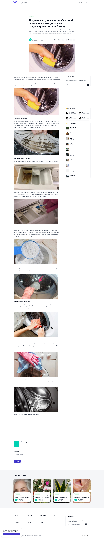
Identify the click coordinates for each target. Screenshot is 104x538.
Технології (42, 522)
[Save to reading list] (68, 40)
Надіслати (17, 461)
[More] (74, 40)
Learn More (15, 531)
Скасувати (24, 461)
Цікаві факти (32, 16)
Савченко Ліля (24, 443)
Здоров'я (17, 522)
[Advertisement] (49, 8)
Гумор (54, 515)
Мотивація (30, 515)
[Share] (71, 40)
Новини (16, 515)
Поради (29, 522)
